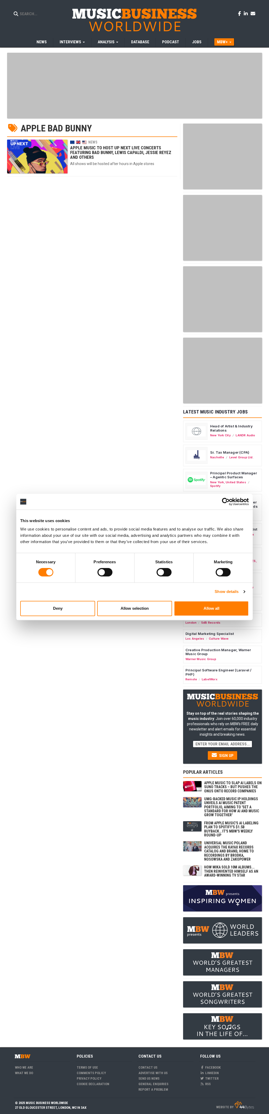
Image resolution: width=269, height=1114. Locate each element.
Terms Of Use (87, 1067)
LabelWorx (210, 679)
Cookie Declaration (93, 1084)
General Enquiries (153, 1084)
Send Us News (148, 1078)
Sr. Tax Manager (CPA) (229, 452)
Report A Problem (153, 1089)
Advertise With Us (153, 1073)
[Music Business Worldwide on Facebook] (240, 13)
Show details (227, 591)
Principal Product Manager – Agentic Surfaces (233, 475)
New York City (220, 435)
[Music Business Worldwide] (134, 20)
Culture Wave (219, 638)
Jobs (196, 42)
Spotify (215, 486)
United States (236, 482)
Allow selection (135, 608)
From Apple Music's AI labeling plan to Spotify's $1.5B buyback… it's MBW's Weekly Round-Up (231, 829)
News (42, 42)
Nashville (217, 457)
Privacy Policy (89, 1078)
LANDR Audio (245, 435)
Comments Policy (91, 1073)
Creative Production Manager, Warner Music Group (218, 652)
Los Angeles (194, 638)
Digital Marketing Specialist (209, 634)
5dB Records (210, 622)
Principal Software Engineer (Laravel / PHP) (218, 672)
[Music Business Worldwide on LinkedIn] (247, 13)
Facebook (212, 1067)
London (190, 622)
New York (217, 482)
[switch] (104, 572)
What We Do (24, 1073)
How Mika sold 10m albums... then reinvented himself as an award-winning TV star (231, 871)
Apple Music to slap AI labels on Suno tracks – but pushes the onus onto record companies (233, 787)
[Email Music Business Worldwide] (253, 13)
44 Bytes (244, 1105)
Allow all (211, 608)
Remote (191, 679)
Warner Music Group (200, 659)
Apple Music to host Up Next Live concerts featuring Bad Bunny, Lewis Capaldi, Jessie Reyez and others (120, 152)
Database (140, 42)
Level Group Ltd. (241, 457)
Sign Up (226, 755)
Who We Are (24, 1067)
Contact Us (147, 1067)
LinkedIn (211, 1073)
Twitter (211, 1078)
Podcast (170, 42)
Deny (58, 608)
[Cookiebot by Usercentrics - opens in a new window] (226, 502)
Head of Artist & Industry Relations (231, 428)
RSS (207, 1084)
